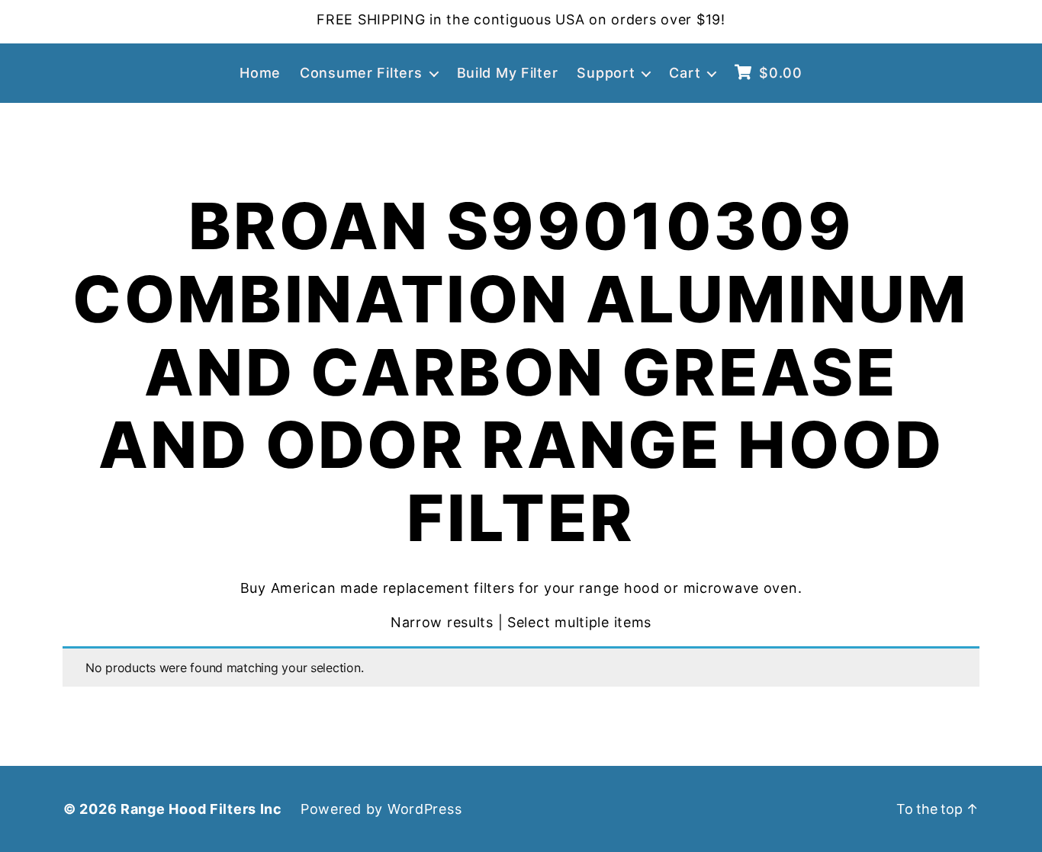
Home (260, 73)
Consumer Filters (361, 73)
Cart (684, 73)
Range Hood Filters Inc (201, 809)
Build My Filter (507, 73)
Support (606, 73)
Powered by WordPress (381, 809)
